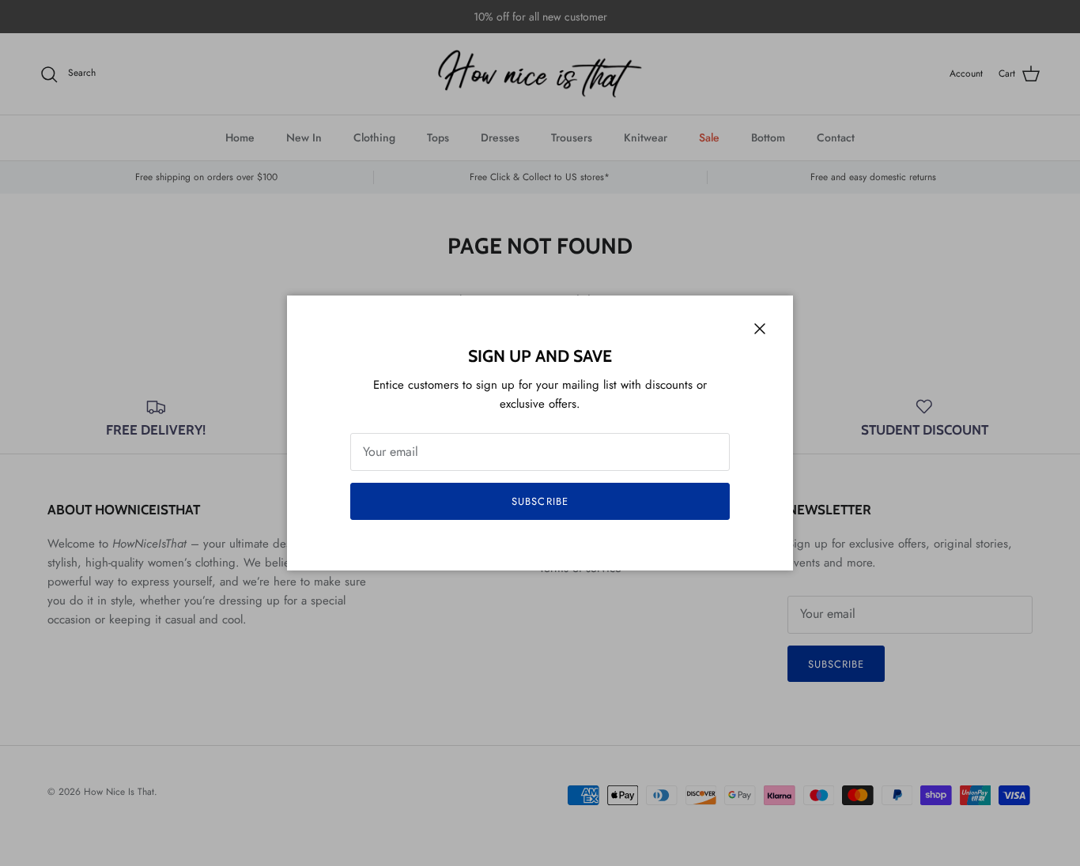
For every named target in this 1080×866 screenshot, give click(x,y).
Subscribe (540, 501)
